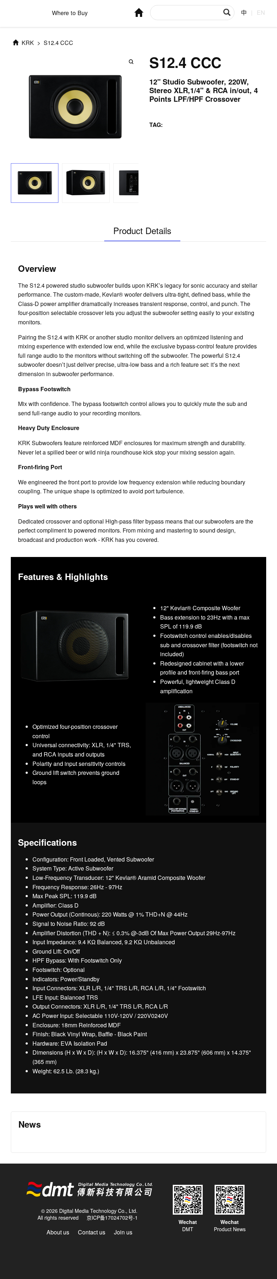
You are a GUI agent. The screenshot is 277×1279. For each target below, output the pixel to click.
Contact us (91, 1232)
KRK (27, 42)
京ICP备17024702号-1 (112, 1217)
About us (58, 1232)
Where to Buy (70, 12)
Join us (123, 1232)
